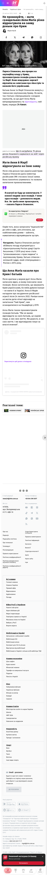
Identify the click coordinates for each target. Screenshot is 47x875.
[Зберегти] (40, 37)
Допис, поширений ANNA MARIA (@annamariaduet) (23, 392)
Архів (27, 555)
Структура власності (32, 551)
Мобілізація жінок (12, 642)
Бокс (8, 748)
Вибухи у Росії (11, 623)
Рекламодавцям (8, 550)
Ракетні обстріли (12, 608)
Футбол (9, 751)
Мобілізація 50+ (11, 639)
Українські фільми (12, 690)
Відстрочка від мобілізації (15, 648)
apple (24, 804)
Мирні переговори (13, 614)
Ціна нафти (10, 661)
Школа (8, 712)
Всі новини (10, 579)
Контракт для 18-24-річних (15, 645)
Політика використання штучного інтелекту (11, 561)
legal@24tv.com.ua (28, 843)
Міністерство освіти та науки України (19, 709)
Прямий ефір (11, 588)
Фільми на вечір (12, 693)
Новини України (12, 585)
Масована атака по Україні (15, 620)
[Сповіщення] (44, 3)
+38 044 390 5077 (31, 499)
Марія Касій (12, 31)
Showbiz (5, 9)
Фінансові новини (12, 667)
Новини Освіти (12, 706)
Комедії (9, 696)
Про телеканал (8, 542)
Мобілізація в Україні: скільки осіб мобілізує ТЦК (23, 651)
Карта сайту (29, 558)
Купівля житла (11, 735)
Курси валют (10, 664)
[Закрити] (42, 856)
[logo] (14, 3)
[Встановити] (23, 860)
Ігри (26, 562)
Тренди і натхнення (13, 738)
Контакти (28, 544)
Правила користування (10, 553)
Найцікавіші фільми (13, 687)
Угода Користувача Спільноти (31, 532)
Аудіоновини (10, 594)
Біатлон (9, 757)
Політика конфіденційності (12, 557)
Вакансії (28, 547)
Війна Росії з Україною (15, 605)
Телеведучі (6, 546)
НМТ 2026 (9, 715)
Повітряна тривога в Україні (16, 617)
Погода (8, 597)
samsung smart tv (24, 810)
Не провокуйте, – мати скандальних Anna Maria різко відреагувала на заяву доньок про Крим (33, 9)
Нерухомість (11, 729)
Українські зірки (15, 9)
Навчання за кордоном (14, 721)
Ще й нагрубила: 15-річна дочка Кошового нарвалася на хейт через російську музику (23, 154)
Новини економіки (14, 658)
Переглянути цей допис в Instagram (17, 361)
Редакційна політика (10, 539)
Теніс (8, 754)
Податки (9, 673)
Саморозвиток (11, 718)
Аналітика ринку (12, 732)
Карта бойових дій (13, 611)
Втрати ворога (11, 626)
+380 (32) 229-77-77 (15, 841)
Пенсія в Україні (12, 676)
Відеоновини (11, 591)
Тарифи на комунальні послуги (17, 670)
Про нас (5, 531)
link (26, 507)
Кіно (8, 684)
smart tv (9, 810)
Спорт (8, 745)
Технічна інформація (32, 540)
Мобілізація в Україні (15, 633)
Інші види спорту (12, 760)
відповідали (31, 101)
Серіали (9, 699)
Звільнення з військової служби (17, 636)
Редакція (6, 535)
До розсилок (14, 789)
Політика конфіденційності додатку (12, 566)
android (9, 804)
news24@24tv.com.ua (10, 499)
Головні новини (12, 582)
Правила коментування (33, 537)
